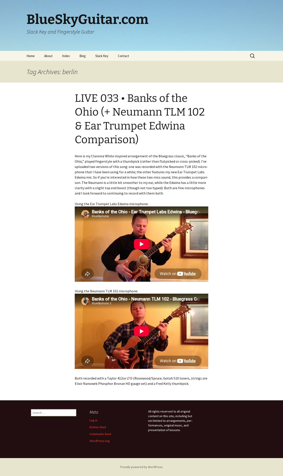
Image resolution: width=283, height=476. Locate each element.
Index (66, 56)
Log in (93, 420)
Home (31, 56)
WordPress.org (100, 441)
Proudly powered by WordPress (141, 467)
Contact (123, 56)
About (48, 56)
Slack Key (101, 56)
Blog (82, 56)
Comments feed (100, 434)
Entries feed (98, 427)
